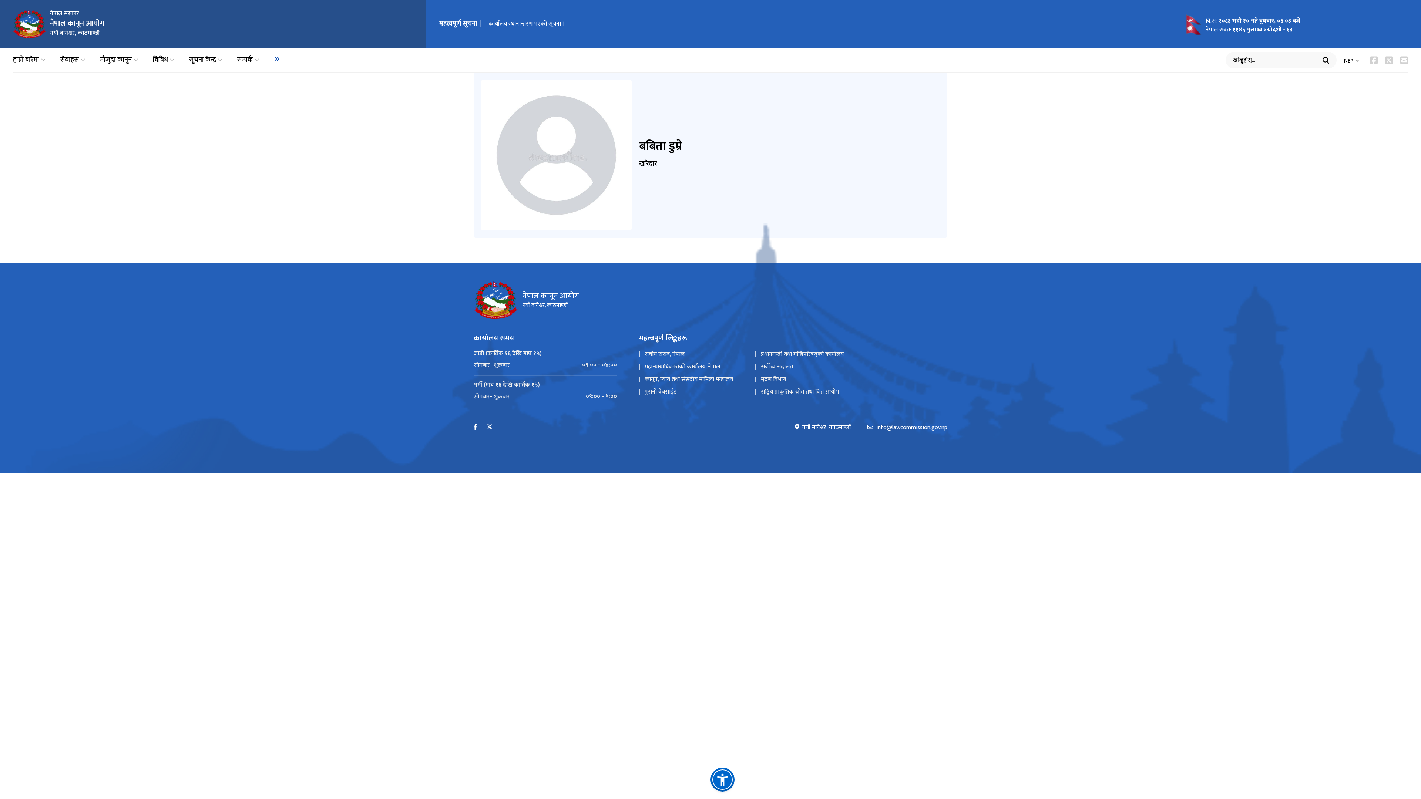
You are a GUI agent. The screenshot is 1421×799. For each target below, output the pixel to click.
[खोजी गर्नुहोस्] (1326, 60)
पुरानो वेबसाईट (660, 392)
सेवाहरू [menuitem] (69, 60)
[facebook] (475, 427)
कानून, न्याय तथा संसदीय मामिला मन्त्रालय (689, 379)
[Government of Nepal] (29, 24)
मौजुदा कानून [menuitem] (116, 60)
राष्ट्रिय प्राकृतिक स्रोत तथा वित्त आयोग (800, 392)
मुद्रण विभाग (773, 379)
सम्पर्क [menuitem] (245, 60)
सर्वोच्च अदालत (777, 367)
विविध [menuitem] (160, 60)
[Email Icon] (1404, 60)
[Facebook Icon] (1374, 60)
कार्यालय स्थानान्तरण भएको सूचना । (526, 24)
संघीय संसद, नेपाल (665, 354)
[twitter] (490, 427)
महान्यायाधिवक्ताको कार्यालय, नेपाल (682, 367)
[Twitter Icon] (1389, 60)
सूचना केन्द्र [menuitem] (202, 60)
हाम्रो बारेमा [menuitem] (26, 60)
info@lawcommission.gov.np (911, 427)
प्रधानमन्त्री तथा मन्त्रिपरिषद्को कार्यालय (802, 354)
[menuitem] (277, 59)
